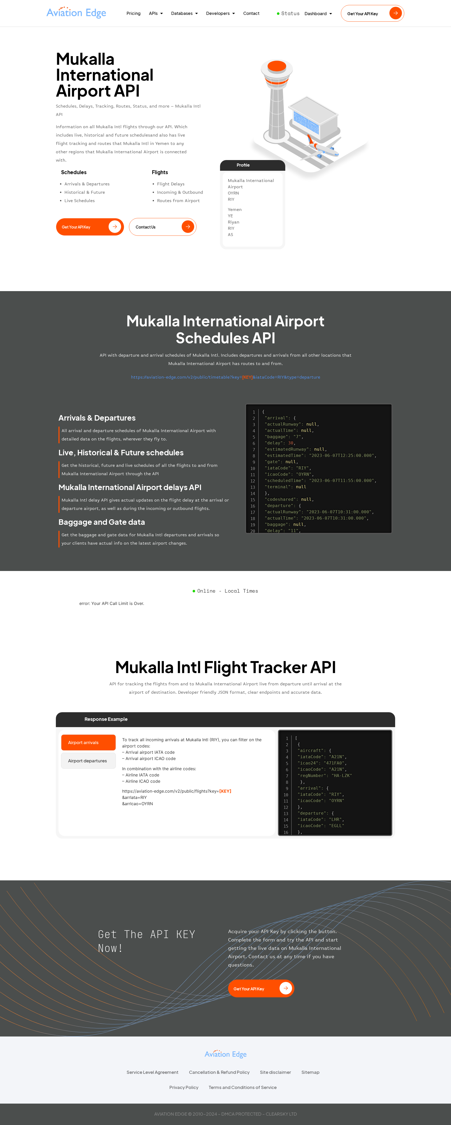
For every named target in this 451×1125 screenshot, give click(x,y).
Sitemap (310, 1072)
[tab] (88, 742)
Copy (386, 408)
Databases (182, 13)
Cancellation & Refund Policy (219, 1072)
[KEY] (225, 791)
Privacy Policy (183, 1087)
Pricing (134, 13)
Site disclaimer (275, 1072)
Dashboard (316, 13)
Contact (251, 13)
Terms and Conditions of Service (243, 1087)
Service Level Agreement (153, 1072)
